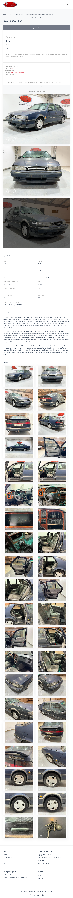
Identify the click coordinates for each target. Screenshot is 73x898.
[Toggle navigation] (68, 4)
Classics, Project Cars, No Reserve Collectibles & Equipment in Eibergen (26, 14)
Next (41, 17)
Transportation (8, 857)
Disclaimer (41, 860)
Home (4, 14)
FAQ (4, 860)
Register (40, 878)
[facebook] (30, 895)
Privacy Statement (43, 863)
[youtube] (38, 895)
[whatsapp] (34, 895)
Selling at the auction (10, 875)
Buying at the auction (45, 855)
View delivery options (17, 73)
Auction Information (36, 87)
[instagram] (43, 895)
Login (39, 875)
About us (6, 855)
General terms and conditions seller (15, 878)
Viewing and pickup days (36, 92)
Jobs (4, 863)
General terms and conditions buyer (49, 857)
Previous (33, 17)
